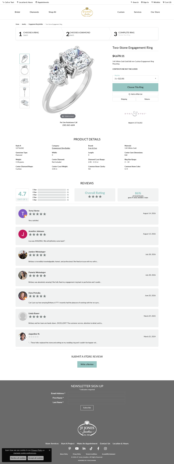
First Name (58, 398)
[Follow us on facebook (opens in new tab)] (98, 448)
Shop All (52, 11)
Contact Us (105, 443)
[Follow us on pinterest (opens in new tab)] (69, 448)
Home (17, 24)
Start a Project (67, 443)
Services (137, 11)
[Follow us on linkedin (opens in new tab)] (83, 448)
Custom (120, 11)
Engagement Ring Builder (36, 24)
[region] (68, 81)
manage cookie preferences (25, 453)
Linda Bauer (34, 313)
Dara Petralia (34, 292)
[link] (25, 2)
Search (25, 35)
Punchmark (91, 460)
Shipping (124, 99)
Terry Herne (34, 210)
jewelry (24, 24)
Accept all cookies (35, 458)
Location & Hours (121, 443)
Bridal (17, 11)
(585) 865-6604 (68, 125)
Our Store (155, 11)
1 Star (35, 200)
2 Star (35, 197)
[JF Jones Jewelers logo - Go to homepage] (87, 11)
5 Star (35, 190)
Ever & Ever (92, 148)
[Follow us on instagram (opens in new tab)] (105, 448)
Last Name (58, 402)
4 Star (35, 192)
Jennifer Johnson (36, 231)
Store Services (52, 443)
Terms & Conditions (91, 454)
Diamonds (34, 11)
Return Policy (64, 454)
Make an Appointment (87, 443)
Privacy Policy (77, 454)
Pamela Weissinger (37, 272)
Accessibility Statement (108, 454)
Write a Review (87, 364)
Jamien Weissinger (37, 251)
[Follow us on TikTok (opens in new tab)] (91, 448)
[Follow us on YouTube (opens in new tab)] (76, 448)
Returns (147, 99)
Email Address (58, 393)
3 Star (35, 195)
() (68, 190)
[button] (8, 2)
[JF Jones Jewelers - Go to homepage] (87, 427)
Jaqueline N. (34, 333)
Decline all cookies (18, 458)
